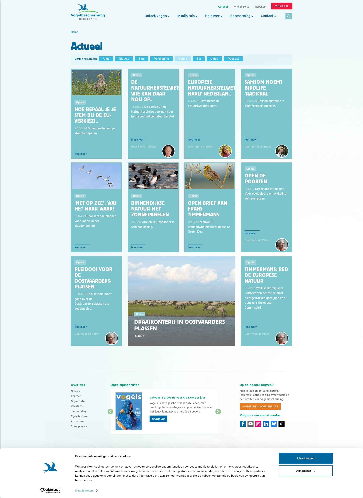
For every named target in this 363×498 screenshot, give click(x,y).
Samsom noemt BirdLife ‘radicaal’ (263, 88)
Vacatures (77, 406)
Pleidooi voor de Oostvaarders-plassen (93, 278)
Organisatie (78, 401)
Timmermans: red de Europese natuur (266, 275)
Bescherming (240, 16)
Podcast (233, 59)
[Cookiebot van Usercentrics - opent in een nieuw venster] (50, 490)
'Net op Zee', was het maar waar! (95, 206)
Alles (106, 59)
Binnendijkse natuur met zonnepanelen (150, 209)
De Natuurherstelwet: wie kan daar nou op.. (155, 90)
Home (74, 31)
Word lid (158, 418)
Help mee (212, 16)
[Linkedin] (266, 424)
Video (214, 59)
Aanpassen (303, 470)
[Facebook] (243, 424)
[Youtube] (250, 424)
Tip (199, 59)
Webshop (260, 6)
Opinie (182, 59)
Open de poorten (256, 178)
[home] (88, 12)
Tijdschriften (79, 416)
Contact (267, 16)
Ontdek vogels (156, 16)
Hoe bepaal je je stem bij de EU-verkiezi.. (95, 115)
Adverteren (78, 421)
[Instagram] (258, 424)
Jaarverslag (78, 411)
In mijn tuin (186, 16)
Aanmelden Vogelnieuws (260, 406)
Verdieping (161, 59)
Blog (141, 59)
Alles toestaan (305, 458)
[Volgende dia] (218, 423)
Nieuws (124, 59)
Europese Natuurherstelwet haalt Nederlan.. (211, 88)
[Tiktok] (281, 424)
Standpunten (79, 426)
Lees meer (80, 153)
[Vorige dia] (110, 423)
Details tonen (84, 490)
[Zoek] (288, 16)
